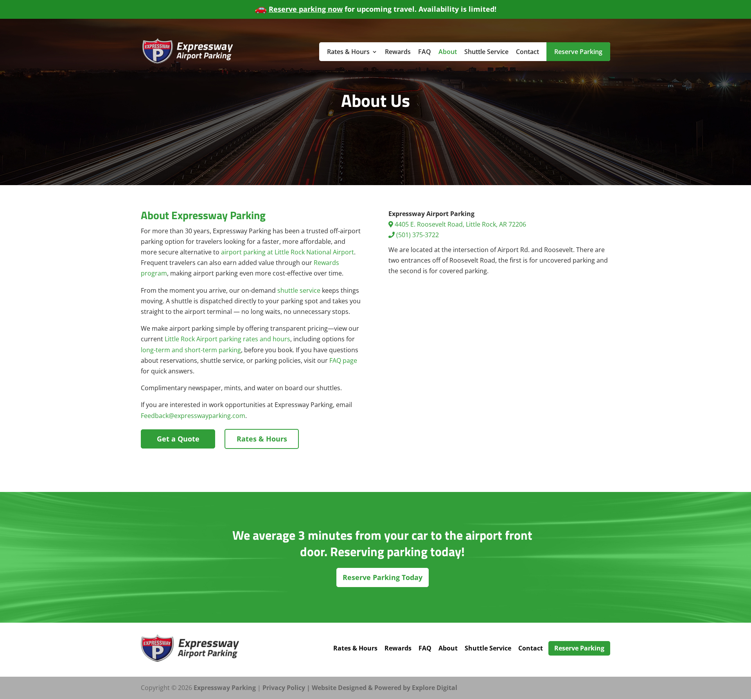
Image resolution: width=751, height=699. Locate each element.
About (447, 51)
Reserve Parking (578, 51)
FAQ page (343, 360)
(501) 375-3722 (417, 235)
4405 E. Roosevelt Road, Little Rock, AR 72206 (459, 224)
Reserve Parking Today (382, 577)
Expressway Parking (225, 687)
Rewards (398, 51)
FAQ (424, 51)
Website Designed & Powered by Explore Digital (384, 687)
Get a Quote (178, 438)
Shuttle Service (486, 51)
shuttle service (298, 290)
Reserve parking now (306, 9)
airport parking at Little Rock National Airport (287, 252)
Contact (527, 51)
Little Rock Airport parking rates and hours (227, 339)
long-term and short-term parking (191, 350)
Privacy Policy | (287, 687)
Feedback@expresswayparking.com (193, 415)
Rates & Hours (348, 51)
